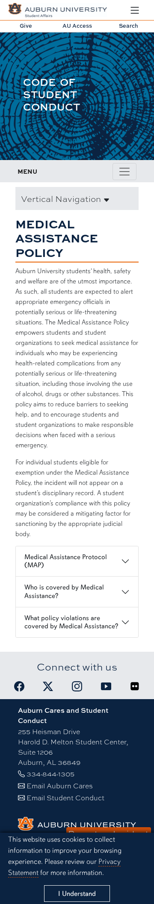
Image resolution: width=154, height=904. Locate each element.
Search (128, 25)
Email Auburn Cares (60, 785)
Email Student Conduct (65, 797)
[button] (77, 198)
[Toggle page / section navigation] (124, 171)
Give (26, 25)
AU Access (77, 25)
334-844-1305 (50, 774)
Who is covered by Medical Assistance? (64, 591)
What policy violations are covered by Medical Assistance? (71, 622)
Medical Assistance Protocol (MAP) (65, 561)
